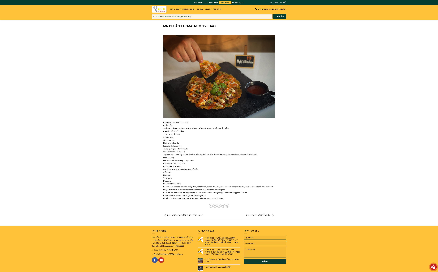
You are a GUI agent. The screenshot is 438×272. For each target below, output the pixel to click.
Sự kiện (208, 9)
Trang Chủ (174, 9)
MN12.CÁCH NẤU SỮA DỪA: (258, 215)
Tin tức (200, 9)
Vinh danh (217, 9)
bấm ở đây (225, 2)
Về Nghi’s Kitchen (187, 9)
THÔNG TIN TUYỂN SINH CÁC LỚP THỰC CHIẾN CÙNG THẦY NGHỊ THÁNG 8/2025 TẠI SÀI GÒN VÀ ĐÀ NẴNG (222, 252)
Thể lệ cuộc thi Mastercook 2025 (218, 267)
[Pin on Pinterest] (223, 206)
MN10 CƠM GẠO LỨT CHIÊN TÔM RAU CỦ (185, 215)
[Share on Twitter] (215, 206)
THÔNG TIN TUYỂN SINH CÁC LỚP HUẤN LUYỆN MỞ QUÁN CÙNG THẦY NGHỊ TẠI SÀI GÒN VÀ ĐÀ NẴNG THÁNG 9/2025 (222, 241)
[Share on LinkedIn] (227, 206)
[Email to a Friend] (219, 206)
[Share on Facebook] (211, 206)
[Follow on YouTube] (161, 260)
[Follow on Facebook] (155, 260)
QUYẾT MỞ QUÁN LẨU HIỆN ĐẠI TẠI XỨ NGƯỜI (222, 260)
